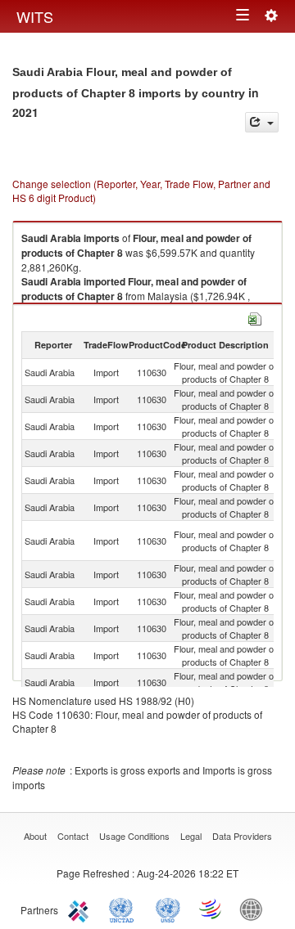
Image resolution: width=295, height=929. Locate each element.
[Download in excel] (254, 317)
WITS (34, 16)
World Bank (254, 908)
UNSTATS (168, 908)
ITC (81, 908)
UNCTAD (124, 908)
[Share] (262, 122)
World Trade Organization (211, 908)
